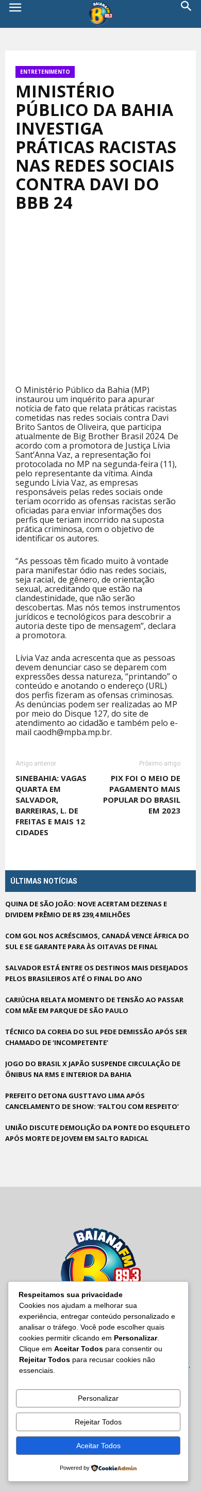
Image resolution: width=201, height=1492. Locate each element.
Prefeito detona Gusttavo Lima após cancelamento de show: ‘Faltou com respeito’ (92, 1101)
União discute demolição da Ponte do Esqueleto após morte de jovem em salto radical (97, 1133)
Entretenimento (45, 71)
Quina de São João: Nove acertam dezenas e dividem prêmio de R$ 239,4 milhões (86, 909)
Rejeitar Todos (98, 1422)
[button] (186, 14)
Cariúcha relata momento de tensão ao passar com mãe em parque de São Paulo (94, 1005)
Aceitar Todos (98, 1445)
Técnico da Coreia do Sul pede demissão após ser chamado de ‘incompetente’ (96, 1037)
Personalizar (98, 1398)
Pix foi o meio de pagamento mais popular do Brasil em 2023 (141, 794)
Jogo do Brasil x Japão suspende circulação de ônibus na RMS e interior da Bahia (92, 1069)
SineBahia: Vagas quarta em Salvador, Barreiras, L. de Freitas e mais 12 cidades (51, 805)
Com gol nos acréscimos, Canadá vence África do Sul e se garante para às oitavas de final (97, 941)
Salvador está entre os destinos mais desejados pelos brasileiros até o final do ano (96, 973)
